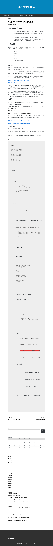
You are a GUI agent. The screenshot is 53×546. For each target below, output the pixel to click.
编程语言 (21, 15)
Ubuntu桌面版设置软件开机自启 (21, 520)
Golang (9, 456)
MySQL (9, 464)
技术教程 (10, 479)
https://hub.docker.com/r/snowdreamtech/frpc (19, 113)
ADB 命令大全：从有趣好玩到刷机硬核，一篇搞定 (17, 497)
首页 (1, 15)
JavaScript (10, 460)
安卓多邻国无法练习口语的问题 (14, 495)
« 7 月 (26, 451)
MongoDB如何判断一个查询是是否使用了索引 (21, 507)
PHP (9, 471)
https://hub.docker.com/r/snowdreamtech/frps (19, 110)
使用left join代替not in (19, 514)
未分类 (9, 487)
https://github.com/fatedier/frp (15, 82)
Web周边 (5, 15)
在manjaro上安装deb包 (12, 493)
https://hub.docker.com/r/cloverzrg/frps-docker (19, 120)
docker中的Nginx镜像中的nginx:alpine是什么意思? (21, 510)
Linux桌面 (10, 462)
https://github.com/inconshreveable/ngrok (18, 80)
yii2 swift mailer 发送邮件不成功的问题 (21, 517)
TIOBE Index (30, 15)
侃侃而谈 (10, 477)
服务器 (18, 15)
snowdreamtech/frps (37, 106)
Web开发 (10, 475)
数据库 (9, 15)
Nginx (9, 466)
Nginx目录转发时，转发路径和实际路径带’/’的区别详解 (18, 501)
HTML (9, 458)
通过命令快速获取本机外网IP (39, 419)
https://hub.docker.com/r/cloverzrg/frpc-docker (19, 123)
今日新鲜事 (10, 520)
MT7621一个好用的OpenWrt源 (14, 499)
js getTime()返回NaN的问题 (14, 419)
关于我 (26, 15)
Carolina (34, 543)
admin (11, 24)
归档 (9, 536)
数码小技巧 (13, 15)
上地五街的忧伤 (26, 6)
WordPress (23, 543)
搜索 (9, 428)
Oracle (9, 468)
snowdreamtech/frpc (12, 108)
